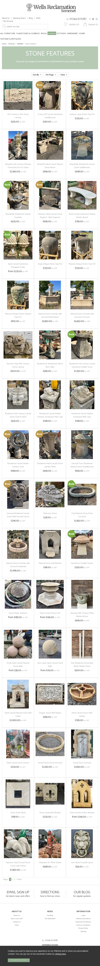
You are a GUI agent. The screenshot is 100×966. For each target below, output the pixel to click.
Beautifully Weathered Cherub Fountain (18, 215)
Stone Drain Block (18, 812)
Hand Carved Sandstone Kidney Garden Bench (82, 215)
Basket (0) (93, 24)
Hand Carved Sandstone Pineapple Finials (18, 265)
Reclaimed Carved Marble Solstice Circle (18, 465)
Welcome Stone (50, 513)
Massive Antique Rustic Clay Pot (82, 264)
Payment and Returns (83, 922)
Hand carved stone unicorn (18, 762)
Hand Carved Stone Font (50, 613)
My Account (8, 21)
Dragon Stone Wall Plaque (50, 713)
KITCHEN (61, 33)
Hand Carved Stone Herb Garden (82, 714)
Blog (31, 18)
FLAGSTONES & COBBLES (28, 33)
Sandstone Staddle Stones (82, 563)
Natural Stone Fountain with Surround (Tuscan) (82, 315)
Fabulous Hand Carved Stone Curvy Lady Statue (18, 864)
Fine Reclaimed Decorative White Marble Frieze (82, 664)
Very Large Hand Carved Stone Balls (50, 664)
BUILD (44, 33)
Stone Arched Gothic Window (82, 812)
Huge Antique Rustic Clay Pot (50, 264)
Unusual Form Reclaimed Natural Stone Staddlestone (82, 465)
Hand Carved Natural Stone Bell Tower (18, 714)
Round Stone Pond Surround (50, 762)
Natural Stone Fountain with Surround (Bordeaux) (50, 315)
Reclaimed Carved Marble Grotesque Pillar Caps (82, 415)
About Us (6, 18)
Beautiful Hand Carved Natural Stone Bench (50, 166)
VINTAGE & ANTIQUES (10, 38)
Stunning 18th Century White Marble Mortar (82, 615)
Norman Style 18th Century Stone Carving (18, 365)
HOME (82, 33)
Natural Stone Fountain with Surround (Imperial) (18, 565)
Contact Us (17, 922)
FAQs (38, 18)
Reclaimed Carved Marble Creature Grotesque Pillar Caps (50, 415)
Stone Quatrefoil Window (50, 812)
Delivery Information (83, 918)
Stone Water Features (18, 613)
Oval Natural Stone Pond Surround (82, 515)
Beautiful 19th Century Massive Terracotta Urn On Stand (18, 166)
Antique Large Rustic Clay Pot (82, 114)
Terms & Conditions (83, 925)
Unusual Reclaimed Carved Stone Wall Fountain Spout (18, 515)
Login (83, 915)
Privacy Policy (83, 928)
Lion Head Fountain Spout (82, 862)
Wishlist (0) (74, 24)
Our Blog (50, 915)
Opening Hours (19, 18)
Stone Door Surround (82, 762)
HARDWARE (72, 33)
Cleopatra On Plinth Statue (50, 862)
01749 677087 (78, 19)
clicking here (60, 954)
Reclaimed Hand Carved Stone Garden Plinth (50, 465)
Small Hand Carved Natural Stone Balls (18, 664)
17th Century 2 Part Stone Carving (18, 116)
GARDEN (52, 33)
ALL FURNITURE (7, 33)
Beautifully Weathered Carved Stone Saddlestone (82, 166)
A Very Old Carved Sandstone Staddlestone (50, 116)
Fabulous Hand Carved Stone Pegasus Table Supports (50, 215)
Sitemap (83, 931)
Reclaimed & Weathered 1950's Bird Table (50, 365)
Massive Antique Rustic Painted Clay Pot (18, 315)
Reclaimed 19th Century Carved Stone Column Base (18, 415)
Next (19, 879)
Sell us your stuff (17, 918)
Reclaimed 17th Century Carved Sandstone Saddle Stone (82, 365)
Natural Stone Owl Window (50, 563)
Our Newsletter (50, 918)
